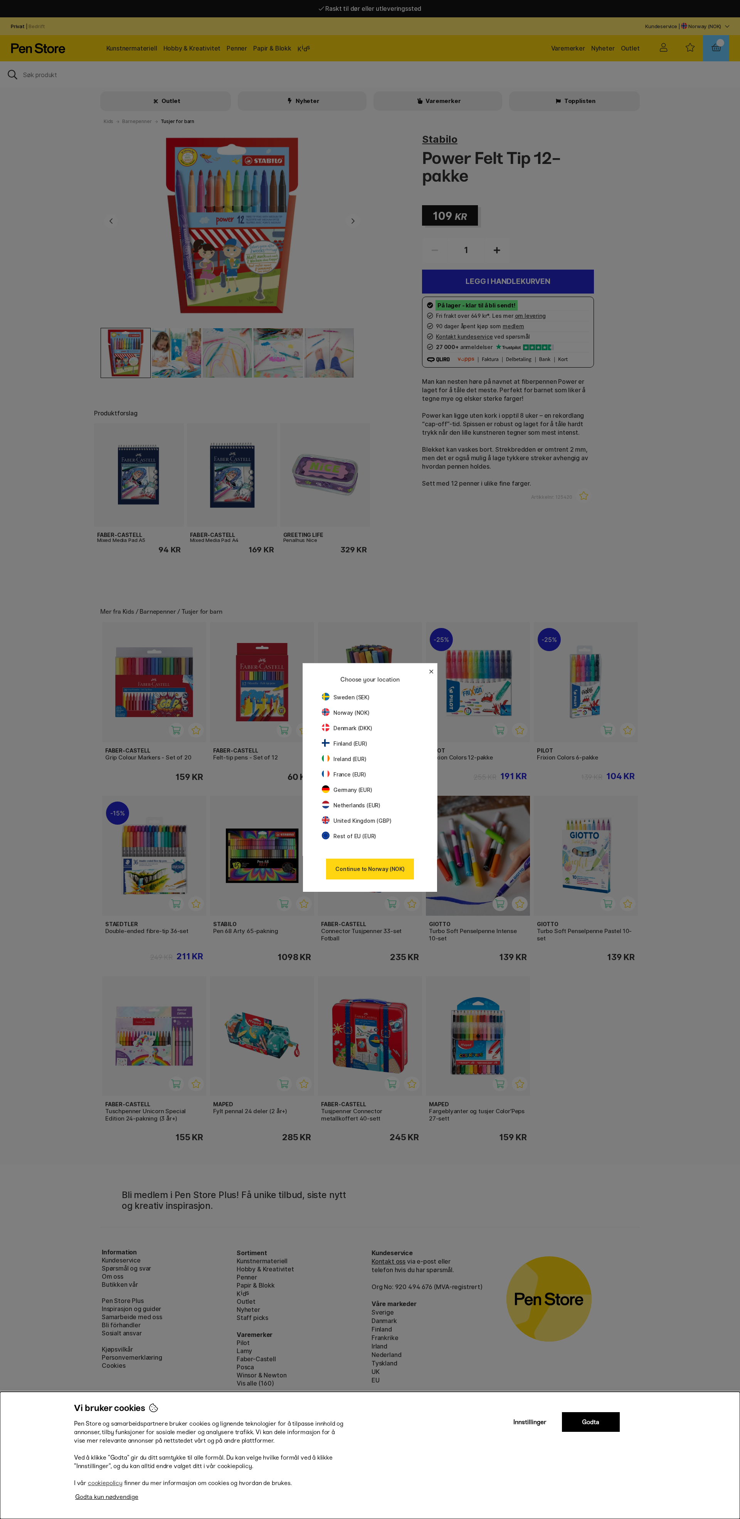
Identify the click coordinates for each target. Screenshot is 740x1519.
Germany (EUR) (352, 790)
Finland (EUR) (350, 743)
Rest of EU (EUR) (354, 836)
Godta (590, 1422)
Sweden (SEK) (351, 697)
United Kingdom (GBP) (362, 820)
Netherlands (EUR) (356, 805)
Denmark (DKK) (352, 728)
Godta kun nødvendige (106, 1496)
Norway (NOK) (351, 712)
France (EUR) (349, 774)
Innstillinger (530, 1422)
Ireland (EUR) (350, 759)
